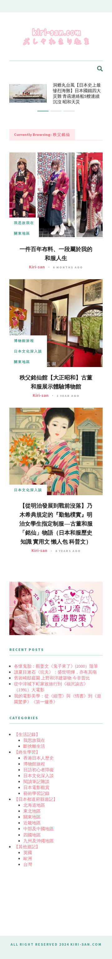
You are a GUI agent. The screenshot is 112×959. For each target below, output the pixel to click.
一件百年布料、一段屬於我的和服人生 (56, 254)
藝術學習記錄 (36, 793)
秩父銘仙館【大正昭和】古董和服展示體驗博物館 (56, 382)
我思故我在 (24, 223)
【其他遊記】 (27, 846)
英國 (27, 852)
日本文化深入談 (28, 351)
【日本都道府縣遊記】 (36, 799)
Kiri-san (37, 267)
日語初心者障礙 (38, 770)
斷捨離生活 (34, 746)
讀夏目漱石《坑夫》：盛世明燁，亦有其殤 (55, 672)
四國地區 (32, 835)
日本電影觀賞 (36, 787)
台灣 (27, 864)
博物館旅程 (24, 340)
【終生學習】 (27, 752)
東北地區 (32, 811)
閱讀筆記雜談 (36, 781)
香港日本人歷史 (38, 758)
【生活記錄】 (27, 734)
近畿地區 (32, 823)
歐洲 (27, 858)
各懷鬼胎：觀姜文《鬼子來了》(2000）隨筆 (56, 666)
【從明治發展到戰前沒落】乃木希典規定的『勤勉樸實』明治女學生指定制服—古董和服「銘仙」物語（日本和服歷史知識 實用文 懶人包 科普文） (56, 523)
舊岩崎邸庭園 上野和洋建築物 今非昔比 (52, 678)
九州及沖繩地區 (38, 841)
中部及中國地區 (38, 828)
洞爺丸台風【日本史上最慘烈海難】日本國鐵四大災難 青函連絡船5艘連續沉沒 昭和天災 (77, 93)
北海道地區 (34, 805)
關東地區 (22, 233)
